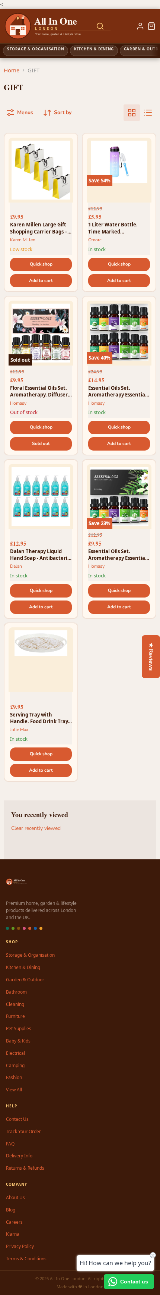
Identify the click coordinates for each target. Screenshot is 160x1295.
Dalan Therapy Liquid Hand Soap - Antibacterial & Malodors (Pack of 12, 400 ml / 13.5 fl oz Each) (41, 554)
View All (14, 1090)
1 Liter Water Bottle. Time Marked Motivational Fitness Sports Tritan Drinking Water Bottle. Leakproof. (118, 228)
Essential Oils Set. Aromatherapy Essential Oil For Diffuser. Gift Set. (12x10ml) (117, 391)
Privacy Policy (20, 1246)
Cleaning (15, 1004)
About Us (15, 1197)
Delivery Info (19, 1156)
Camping (15, 1065)
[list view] (148, 112)
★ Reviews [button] (151, 657)
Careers (14, 1222)
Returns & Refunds (25, 1168)
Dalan (16, 566)
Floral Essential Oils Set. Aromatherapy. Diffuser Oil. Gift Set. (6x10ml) (39, 391)
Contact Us (17, 1119)
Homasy (18, 403)
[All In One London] (34, 26)
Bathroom (16, 992)
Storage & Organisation (30, 955)
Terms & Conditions (26, 1258)
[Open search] (100, 26)
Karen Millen (22, 240)
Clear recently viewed (36, 828)
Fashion (14, 1077)
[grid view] (132, 112)
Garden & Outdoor (25, 979)
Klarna (12, 1234)
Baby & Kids (18, 1041)
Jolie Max (19, 730)
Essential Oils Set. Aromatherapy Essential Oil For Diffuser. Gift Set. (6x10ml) (117, 554)
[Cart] (151, 26)
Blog (10, 1210)
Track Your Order (23, 1131)
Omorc (95, 240)
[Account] (140, 26)
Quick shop (41, 264)
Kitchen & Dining (23, 967)
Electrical (15, 1053)
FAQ (10, 1144)
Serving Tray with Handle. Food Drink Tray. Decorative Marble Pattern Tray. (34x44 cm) (39, 718)
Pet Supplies (18, 1028)
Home (11, 70)
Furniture (15, 1016)
